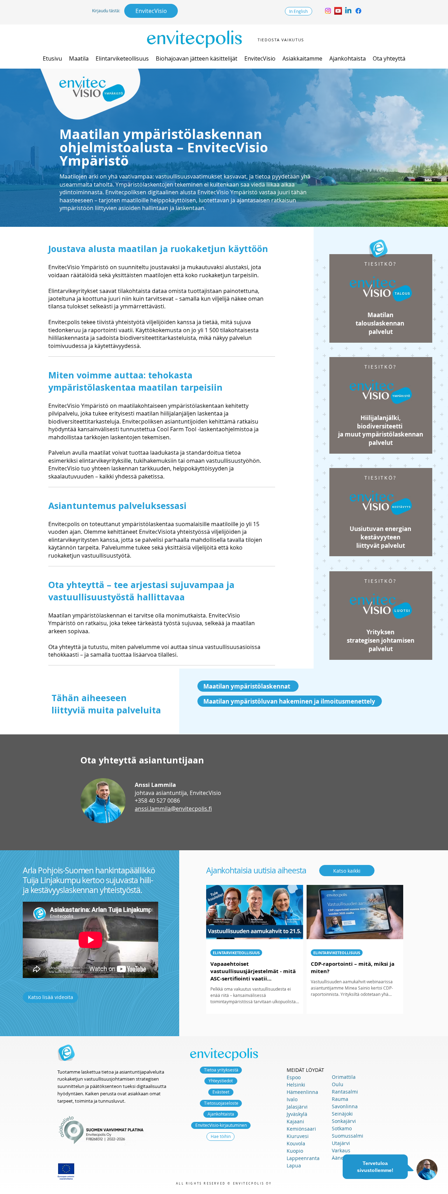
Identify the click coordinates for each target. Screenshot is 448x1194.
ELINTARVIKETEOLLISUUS (236, 952)
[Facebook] (358, 11)
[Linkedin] (348, 11)
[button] (78, 58)
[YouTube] (338, 11)
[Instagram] (328, 11)
